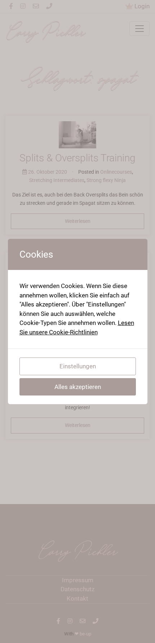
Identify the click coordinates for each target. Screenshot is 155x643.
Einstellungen (77, 366)
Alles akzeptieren (77, 386)
